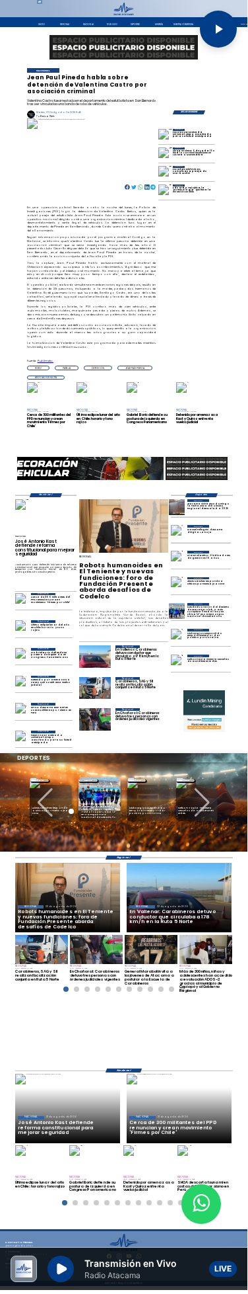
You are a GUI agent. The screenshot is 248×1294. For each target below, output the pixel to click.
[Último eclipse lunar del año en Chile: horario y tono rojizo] (20, 627)
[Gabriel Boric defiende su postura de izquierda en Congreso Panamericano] (20, 655)
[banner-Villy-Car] (90, 479)
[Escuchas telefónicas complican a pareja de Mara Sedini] (165, 173)
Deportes (40, 781)
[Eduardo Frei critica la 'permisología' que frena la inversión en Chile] (165, 191)
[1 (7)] (177, 611)
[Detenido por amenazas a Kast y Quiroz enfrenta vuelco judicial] (20, 683)
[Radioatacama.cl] (123, 14)
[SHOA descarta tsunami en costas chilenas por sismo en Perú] (20, 710)
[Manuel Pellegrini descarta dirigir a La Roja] (177, 533)
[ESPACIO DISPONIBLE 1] (123, 47)
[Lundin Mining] (204, 711)
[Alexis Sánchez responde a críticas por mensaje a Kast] (177, 585)
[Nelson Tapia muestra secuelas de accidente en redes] (177, 662)
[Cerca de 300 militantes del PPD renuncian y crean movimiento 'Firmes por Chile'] (20, 600)
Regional (88, 781)
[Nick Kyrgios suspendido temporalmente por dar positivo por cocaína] (177, 637)
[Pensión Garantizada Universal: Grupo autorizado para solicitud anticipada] (165, 136)
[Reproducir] (218, 29)
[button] (38, 368)
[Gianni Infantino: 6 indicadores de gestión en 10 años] (177, 559)
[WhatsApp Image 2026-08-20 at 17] (177, 507)
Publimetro (45, 360)
